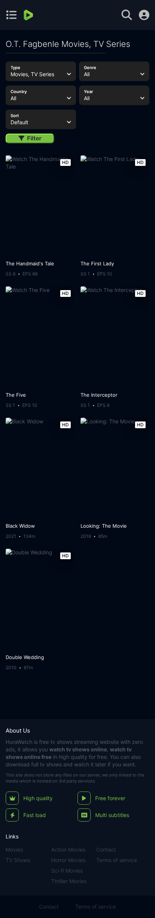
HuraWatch (19, 742)
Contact (106, 849)
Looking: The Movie (104, 526)
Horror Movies (68, 860)
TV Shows (18, 860)
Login (144, 15)
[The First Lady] (115, 206)
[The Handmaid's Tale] (40, 206)
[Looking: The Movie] (115, 468)
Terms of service (116, 860)
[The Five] (40, 337)
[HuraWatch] (29, 15)
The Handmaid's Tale (30, 263)
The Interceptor (99, 395)
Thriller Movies (69, 881)
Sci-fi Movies (67, 870)
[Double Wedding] (40, 599)
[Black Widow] (40, 468)
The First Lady (97, 263)
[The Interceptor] (115, 337)
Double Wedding (25, 657)
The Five (16, 395)
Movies (14, 849)
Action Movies (68, 849)
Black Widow (20, 526)
